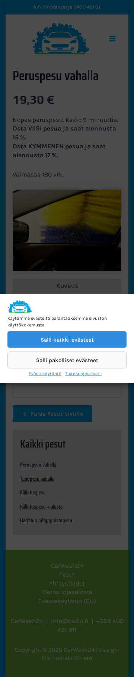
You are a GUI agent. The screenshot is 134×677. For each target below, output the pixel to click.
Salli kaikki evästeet (67, 339)
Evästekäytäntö (45, 373)
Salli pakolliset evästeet (67, 360)
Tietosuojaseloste (83, 373)
